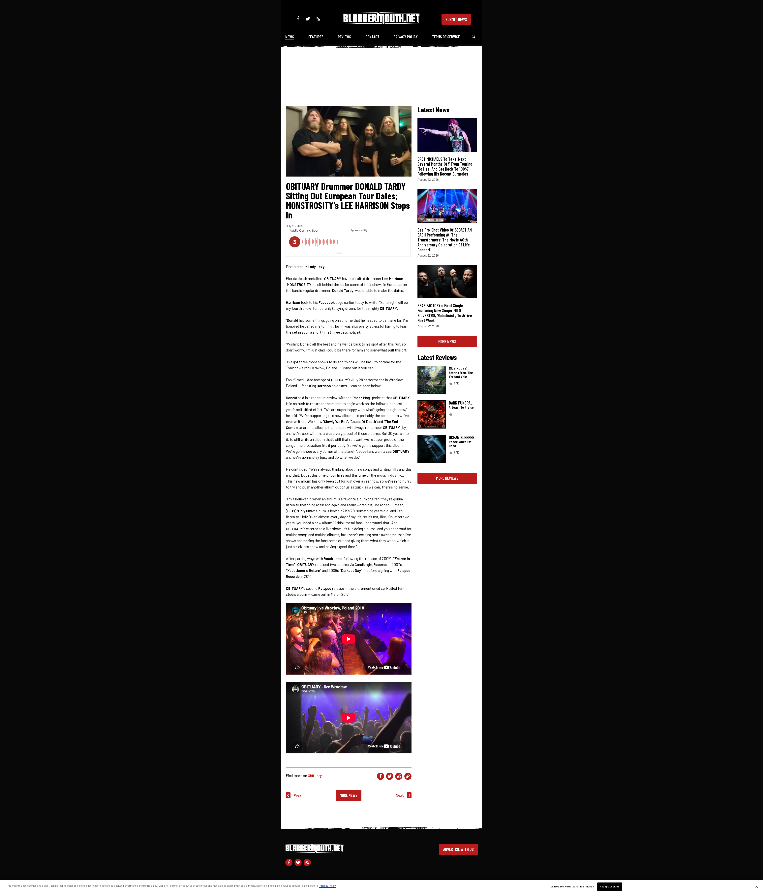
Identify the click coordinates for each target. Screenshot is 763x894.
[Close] (756, 886)
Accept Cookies (609, 886)
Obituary (315, 775)
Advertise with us (458, 849)
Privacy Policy (405, 36)
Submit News (456, 19)
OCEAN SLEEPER (461, 437)
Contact (372, 36)
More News (348, 795)
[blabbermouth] (381, 23)
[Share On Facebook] (380, 776)
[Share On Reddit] (398, 776)
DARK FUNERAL (461, 402)
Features (315, 36)
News (289, 36)
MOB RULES (458, 368)
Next (400, 795)
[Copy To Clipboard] (408, 776)
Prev (297, 795)
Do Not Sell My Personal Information (572, 886)
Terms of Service (446, 36)
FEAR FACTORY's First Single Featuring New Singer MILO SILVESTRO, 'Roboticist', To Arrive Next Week (444, 313)
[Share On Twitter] (389, 776)
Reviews (344, 36)
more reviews (447, 478)
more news (447, 341)
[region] (381, 887)
